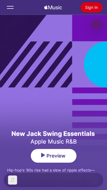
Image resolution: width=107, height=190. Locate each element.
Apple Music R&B (54, 141)
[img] (53, 7)
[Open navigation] (10, 7)
